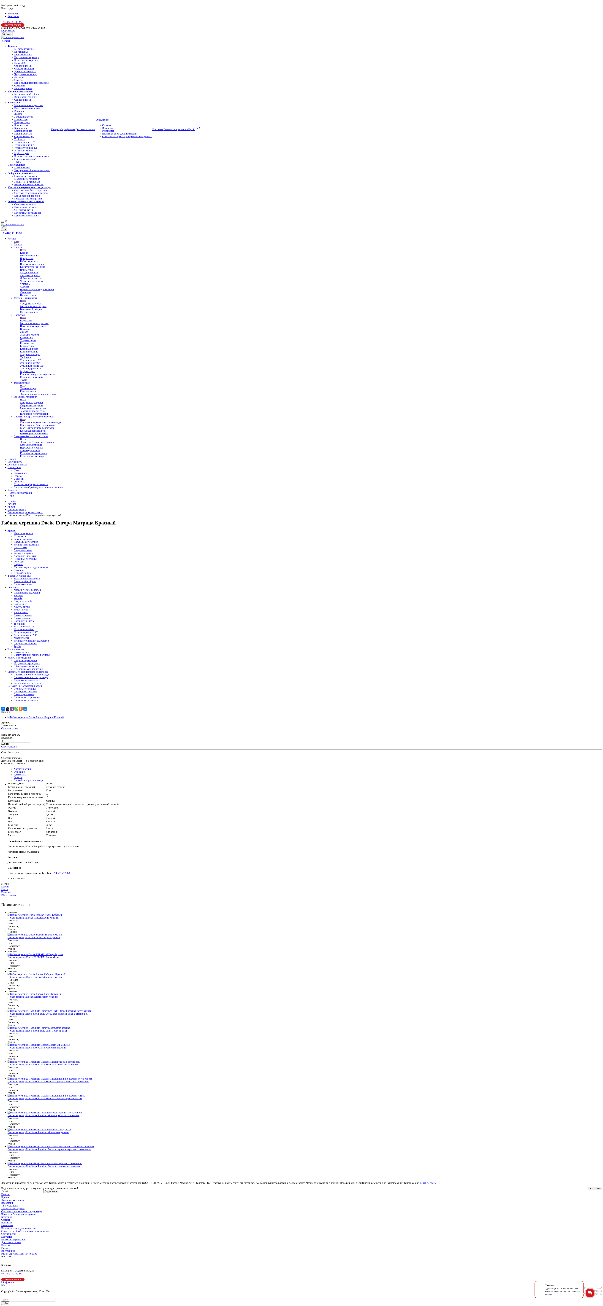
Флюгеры (19, 77)
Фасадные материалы (20, 91)
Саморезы (19, 85)
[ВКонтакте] (3, 709)
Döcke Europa (8, 895)
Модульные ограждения (27, 178)
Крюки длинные (23, 130)
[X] (7, 709)
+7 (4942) (11, 22)
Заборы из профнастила (27, 181)
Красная (5, 886)
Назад (17, 241)
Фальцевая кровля (24, 68)
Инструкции (8, 1251)
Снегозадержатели (24, 210)
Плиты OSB (20, 63)
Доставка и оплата (85, 129)
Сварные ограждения (25, 176)
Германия (6, 892)
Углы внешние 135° (24, 142)
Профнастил (21, 51)
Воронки (19, 111)
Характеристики (23, 769)
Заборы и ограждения (20, 173)
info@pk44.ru (8, 30)
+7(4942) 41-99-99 (61, 873)
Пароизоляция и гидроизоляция (31, 82)
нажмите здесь (428, 1183)
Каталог (6, 40)
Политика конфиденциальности (119, 133)
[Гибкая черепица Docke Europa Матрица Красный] (36, 717)
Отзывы (106, 125)
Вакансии (107, 128)
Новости (6, 1245)
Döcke (4, 889)
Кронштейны (21, 128)
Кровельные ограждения (27, 212)
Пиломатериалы (23, 88)
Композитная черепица (26, 60)
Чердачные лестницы (25, 74)
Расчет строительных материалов (19, 1253)
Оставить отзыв (9, 728)
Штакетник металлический (28, 184)
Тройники (19, 139)
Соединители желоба (25, 159)
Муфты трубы (21, 153)
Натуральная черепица (26, 57)
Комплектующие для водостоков (31, 156)
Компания (6, 1217)
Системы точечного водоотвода (31, 193)
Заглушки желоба (23, 116)
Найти (5, 1303)
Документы (20, 774)
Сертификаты (67, 129)
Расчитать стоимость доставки (24, 851)
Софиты (18, 80)
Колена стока (21, 125)
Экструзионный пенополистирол (32, 170)
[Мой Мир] (25, 709)
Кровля (12, 46)
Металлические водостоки (28, 105)
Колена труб (20, 119)
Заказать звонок (12, 25)
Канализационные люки (27, 195)
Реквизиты (108, 130)
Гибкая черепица (23, 54)
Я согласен (595, 1188)
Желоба (18, 114)
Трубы (17, 162)
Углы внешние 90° (24, 145)
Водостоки (14, 102)
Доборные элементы (25, 71)
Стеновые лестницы (25, 204)
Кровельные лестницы (26, 215)
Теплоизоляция (16, 164)
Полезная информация (175, 129)
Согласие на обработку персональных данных (127, 136)
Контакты (157, 129)
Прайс (191, 129)
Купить (5, 743)
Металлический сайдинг (27, 94)
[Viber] (12, 709)
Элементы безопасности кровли (26, 201)
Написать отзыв (16, 878)
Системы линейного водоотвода (31, 190)
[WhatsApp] (16, 709)
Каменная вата (22, 167)
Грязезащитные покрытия (28, 198)
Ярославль (13, 16)
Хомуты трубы (22, 122)
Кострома (13, 13)
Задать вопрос (8, 725)
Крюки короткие (23, 133)
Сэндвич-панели (23, 65)
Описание (19, 771)
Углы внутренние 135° (26, 147)
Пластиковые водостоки (27, 108)
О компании (102, 119)
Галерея (55, 129)
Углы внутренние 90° (25, 150)
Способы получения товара (28, 780)
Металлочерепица (24, 49)
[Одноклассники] (21, 709)
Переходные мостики (25, 207)
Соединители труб (24, 136)
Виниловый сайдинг (25, 97)
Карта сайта (7, 1294)
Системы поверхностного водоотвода (29, 187)
